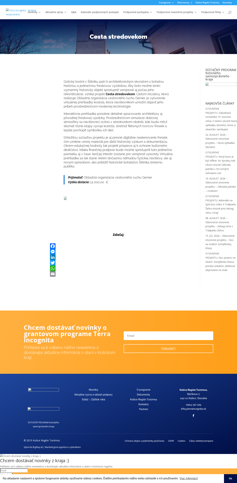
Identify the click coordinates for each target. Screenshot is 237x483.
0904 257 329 (193, 404)
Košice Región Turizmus (207, 3)
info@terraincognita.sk (193, 408)
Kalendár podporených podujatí (100, 12)
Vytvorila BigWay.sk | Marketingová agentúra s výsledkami (52, 447)
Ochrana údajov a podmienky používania (144, 441)
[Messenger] (118, 251)
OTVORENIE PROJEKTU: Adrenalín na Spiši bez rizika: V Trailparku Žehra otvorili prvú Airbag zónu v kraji (220, 204)
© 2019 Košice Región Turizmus (42, 440)
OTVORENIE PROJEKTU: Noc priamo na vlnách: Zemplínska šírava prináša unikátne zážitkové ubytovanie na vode (220, 262)
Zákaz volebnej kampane (201, 441)
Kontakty (227, 3)
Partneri (143, 409)
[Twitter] (118, 263)
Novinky (32, 12)
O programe (143, 389)
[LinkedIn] (118, 257)
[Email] (118, 274)
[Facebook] (118, 246)
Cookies (181, 441)
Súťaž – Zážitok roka (93, 399)
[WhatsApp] (118, 268)
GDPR (171, 441)
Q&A (73, 12)
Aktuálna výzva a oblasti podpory (93, 394)
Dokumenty (143, 394)
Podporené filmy (211, 12)
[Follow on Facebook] (193, 415)
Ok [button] (230, 478)
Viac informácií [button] (189, 478)
